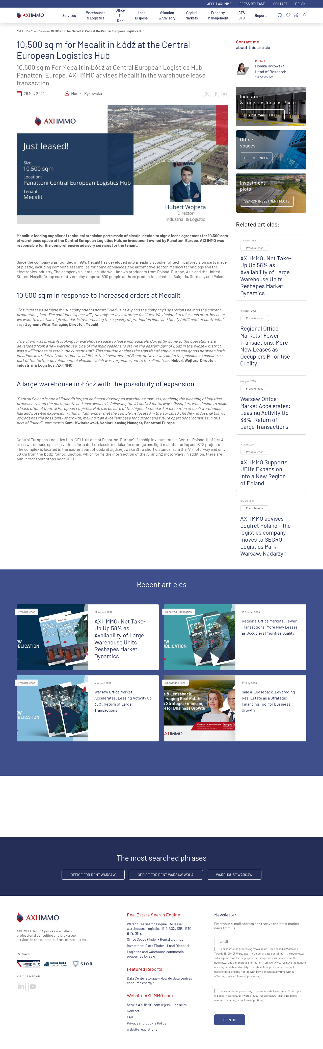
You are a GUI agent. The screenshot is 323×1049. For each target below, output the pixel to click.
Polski (300, 4)
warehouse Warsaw (234, 874)
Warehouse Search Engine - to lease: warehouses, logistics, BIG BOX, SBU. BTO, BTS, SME (160, 928)
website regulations (142, 1029)
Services (69, 15)
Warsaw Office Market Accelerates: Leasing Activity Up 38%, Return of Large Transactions (265, 412)
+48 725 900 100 (264, 76)
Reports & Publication (178, 611)
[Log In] (304, 15)
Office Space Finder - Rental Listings (155, 939)
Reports (261, 15)
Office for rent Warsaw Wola (166, 874)
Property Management (218, 15)
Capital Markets (191, 15)
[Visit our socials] (21, 986)
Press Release (252, 4)
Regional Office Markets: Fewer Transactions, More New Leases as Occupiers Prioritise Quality (265, 346)
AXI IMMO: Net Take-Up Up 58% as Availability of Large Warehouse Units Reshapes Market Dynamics (265, 275)
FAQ (130, 1017)
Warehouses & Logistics (95, 15)
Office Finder (256, 158)
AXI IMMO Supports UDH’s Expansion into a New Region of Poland (263, 473)
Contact (280, 4)
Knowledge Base (175, 682)
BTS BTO (241, 15)
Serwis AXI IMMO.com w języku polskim (157, 1004)
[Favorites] (288, 15)
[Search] (280, 15)
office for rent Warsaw (93, 874)
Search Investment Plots (266, 201)
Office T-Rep (120, 15)
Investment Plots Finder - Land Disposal (158, 945)
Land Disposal (141, 15)
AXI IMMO (23, 31)
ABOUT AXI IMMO (219, 4)
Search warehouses (262, 115)
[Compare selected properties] (296, 15)
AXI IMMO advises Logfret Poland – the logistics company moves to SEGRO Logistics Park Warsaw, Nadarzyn (265, 536)
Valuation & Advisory (166, 15)
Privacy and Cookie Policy (146, 1023)
